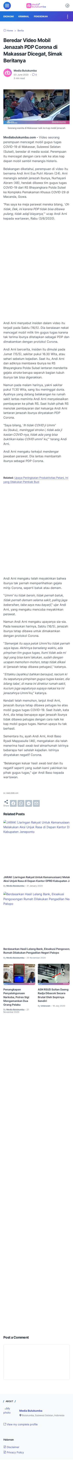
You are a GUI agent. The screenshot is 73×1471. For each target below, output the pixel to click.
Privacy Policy (15, 1452)
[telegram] (28, 803)
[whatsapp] (21, 803)
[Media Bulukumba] (36, 5)
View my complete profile (22, 1424)
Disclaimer (12, 1447)
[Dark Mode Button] (67, 5)
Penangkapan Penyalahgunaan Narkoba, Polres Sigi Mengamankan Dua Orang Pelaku (16, 997)
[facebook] (13, 803)
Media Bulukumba (30, 1410)
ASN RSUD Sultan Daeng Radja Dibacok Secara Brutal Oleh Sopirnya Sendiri (53, 995)
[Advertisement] (36, 269)
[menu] (7, 5)
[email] (36, 803)
